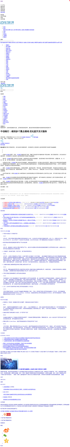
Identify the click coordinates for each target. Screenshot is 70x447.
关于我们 (3, 411)
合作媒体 (12, 411)
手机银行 (5, 110)
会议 (12, 29)
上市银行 (5, 117)
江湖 (14, 29)
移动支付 (28, 137)
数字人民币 (16, 42)
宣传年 (5, 34)
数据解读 (27, 29)
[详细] (62, 374)
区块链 (29, 42)
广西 (46, 226)
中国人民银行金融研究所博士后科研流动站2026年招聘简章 (17, 394)
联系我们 (7, 411)
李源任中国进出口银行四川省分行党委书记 (16, 349)
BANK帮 (8, 75)
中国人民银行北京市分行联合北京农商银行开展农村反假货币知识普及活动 (22, 338)
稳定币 (6, 42)
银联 (4, 99)
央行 (4, 391)
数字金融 (3, 42)
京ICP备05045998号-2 (17, 417)
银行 (4, 123)
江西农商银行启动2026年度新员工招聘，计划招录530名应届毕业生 (19, 389)
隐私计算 (11, 42)
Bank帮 (58, 42)
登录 (2, 1)
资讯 (4, 28)
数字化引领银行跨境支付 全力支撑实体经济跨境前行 (16, 346)
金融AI (25, 42)
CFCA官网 (29, 411)
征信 (4, 106)
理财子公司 (6, 113)
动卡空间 (42, 202)
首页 (4, 26)
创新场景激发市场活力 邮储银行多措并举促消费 (15, 339)
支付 (4, 98)
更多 (9, 231)
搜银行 (5, 37)
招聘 (9, 29)
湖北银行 (5, 397)
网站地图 (21, 411)
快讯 (7, 29)
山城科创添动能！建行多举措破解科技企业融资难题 (16, 340)
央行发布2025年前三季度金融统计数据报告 (13, 344)
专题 (4, 31)
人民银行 (55, 217)
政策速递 (32, 29)
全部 (61, 42)
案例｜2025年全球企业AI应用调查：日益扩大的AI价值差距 (17, 343)
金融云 (32, 42)
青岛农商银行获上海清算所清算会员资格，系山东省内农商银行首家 (19, 347)
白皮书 (5, 100)
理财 (17, 29)
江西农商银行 (6, 386)
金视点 (23, 29)
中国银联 (51, 214)
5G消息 (5, 112)
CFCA (4, 108)
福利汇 (19, 29)
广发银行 (5, 116)
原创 (4, 29)
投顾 (4, 102)
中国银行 (5, 103)
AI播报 (5, 35)
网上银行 (5, 105)
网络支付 (21, 42)
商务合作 (16, 411)
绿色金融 (5, 115)
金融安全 (40, 42)
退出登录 (3, 12)
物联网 (36, 42)
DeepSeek (8, 47)
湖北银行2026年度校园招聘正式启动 (12, 399)
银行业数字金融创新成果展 (49, 42)
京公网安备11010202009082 (29, 417)
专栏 (4, 32)
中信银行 (23, 137)
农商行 (5, 119)
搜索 (2, 39)
